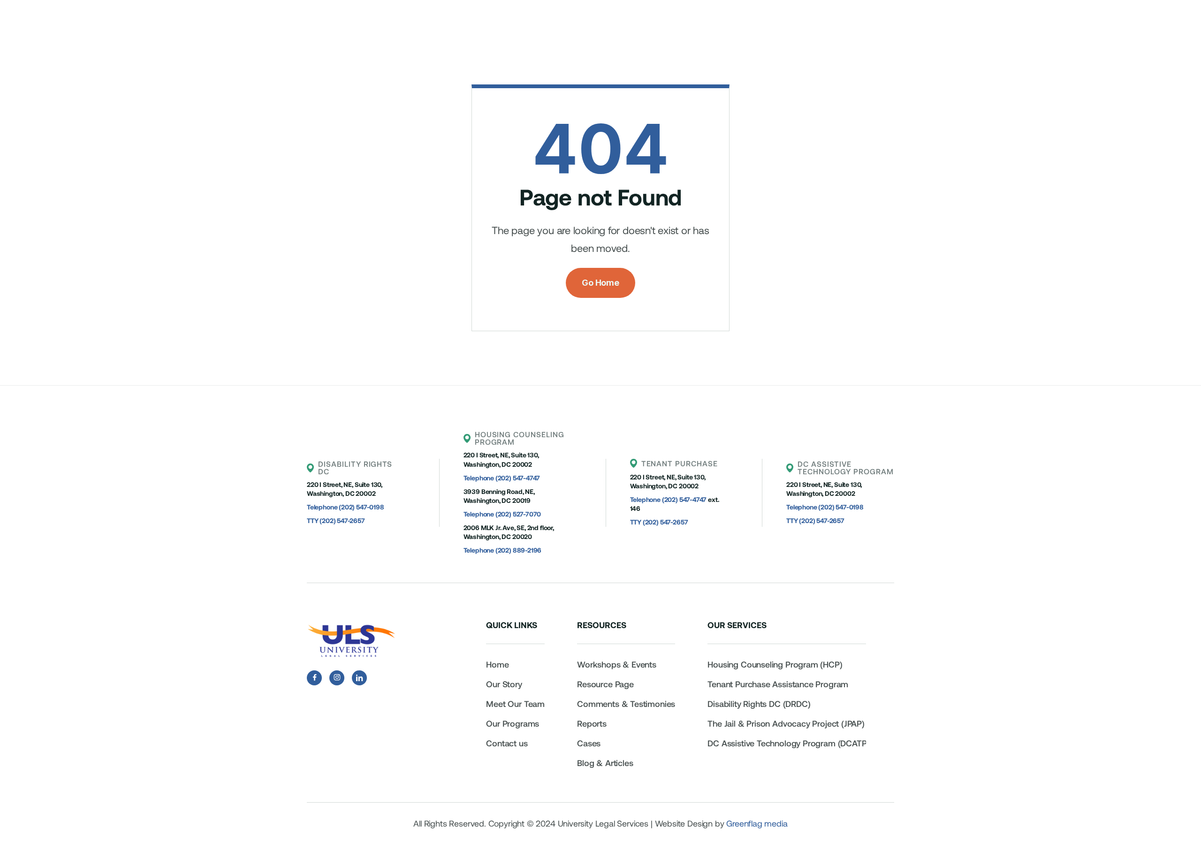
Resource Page (605, 684)
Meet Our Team (515, 703)
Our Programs (512, 723)
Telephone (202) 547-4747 (502, 478)
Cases (588, 743)
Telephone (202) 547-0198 (345, 507)
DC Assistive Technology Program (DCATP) (788, 743)
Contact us (506, 743)
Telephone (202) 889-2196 (503, 550)
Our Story (504, 684)
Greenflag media (756, 823)
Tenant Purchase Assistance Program (779, 684)
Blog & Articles (605, 763)
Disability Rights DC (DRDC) (758, 703)
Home (497, 664)
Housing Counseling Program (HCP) (774, 664)
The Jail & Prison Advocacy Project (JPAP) (786, 723)
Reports (592, 723)
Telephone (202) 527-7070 (502, 514)
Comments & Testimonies (626, 703)
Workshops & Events (616, 664)
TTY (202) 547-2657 (336, 520)
